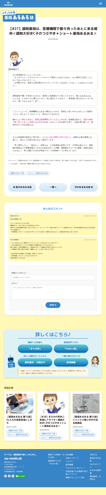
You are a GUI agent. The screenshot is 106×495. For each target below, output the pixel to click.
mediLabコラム (95, 465)
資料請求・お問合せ (35, 362)
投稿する (53, 305)
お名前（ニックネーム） (19, 273)
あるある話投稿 (95, 471)
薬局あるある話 (95, 459)
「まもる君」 (35, 348)
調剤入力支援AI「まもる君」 (56, 456)
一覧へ (53, 187)
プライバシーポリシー (75, 468)
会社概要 (69, 454)
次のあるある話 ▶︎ (83, 187)
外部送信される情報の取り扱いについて (77, 472)
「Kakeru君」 (71, 348)
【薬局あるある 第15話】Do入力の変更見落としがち (19, 419)
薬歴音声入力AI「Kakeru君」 (54, 462)
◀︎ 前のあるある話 (22, 187)
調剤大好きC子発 (17, 173)
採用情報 (71, 362)
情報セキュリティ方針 (75, 477)
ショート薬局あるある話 (38, 173)
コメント (14, 283)
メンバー (69, 461)
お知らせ (93, 454)
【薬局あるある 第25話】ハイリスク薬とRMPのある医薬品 (86, 419)
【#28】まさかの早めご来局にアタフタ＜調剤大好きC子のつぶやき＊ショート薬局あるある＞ (53, 421)
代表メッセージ (72, 458)
